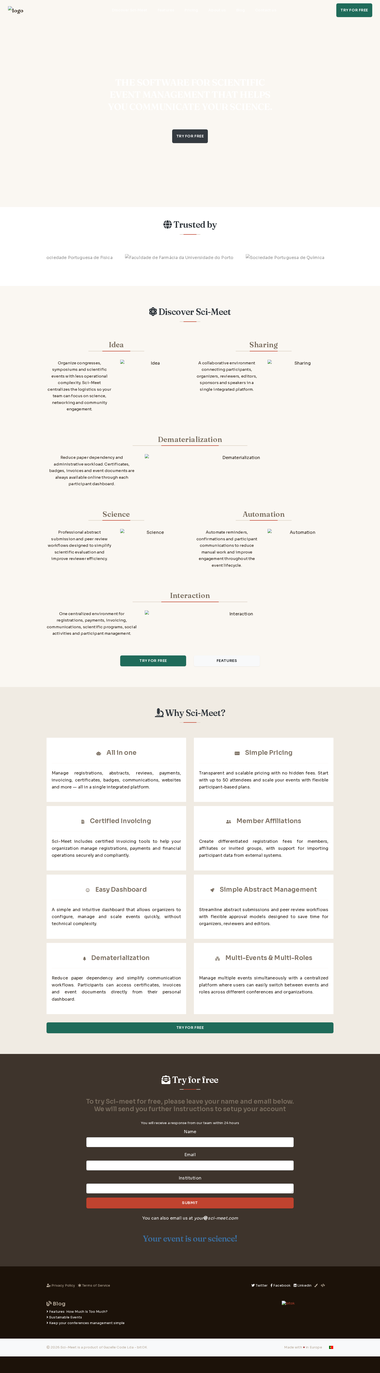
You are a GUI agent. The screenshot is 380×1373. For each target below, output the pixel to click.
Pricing (191, 10)
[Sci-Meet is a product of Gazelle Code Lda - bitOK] (288, 1304)
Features (166, 10)
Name (190, 1131)
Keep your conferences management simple (87, 1323)
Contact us (265, 10)
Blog (240, 10)
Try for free (354, 10)
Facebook (282, 1285)
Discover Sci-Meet (129, 10)
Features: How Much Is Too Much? (78, 1312)
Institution (190, 1178)
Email (190, 1154)
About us (217, 10)
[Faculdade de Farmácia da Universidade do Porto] (158, 257)
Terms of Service (95, 1285)
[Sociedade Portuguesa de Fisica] (55, 257)
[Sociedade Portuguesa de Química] (263, 257)
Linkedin (305, 1285)
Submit (190, 1202)
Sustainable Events (65, 1317)
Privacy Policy (63, 1285)
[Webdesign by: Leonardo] (323, 1285)
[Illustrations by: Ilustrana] (316, 1285)
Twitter (261, 1285)
